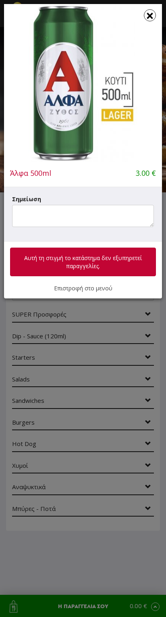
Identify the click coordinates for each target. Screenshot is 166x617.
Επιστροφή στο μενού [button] (83, 288)
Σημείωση (26, 199)
